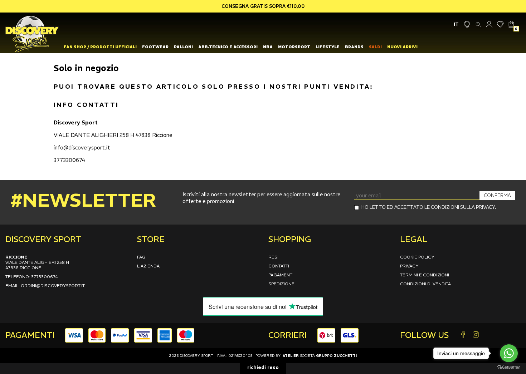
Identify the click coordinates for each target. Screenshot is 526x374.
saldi (375, 47)
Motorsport (294, 47)
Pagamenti (280, 274)
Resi (273, 257)
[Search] (478, 24)
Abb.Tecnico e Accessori (228, 47)
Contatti (278, 266)
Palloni (183, 47)
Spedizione (281, 283)
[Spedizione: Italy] (467, 24)
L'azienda (148, 266)
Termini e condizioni (424, 274)
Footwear (155, 47)
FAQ (141, 257)
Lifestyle (328, 47)
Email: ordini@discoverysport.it (45, 285)
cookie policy (417, 257)
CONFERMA (497, 195)
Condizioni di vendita (425, 283)
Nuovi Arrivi (402, 47)
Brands (354, 47)
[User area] (489, 24)
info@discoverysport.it (82, 147)
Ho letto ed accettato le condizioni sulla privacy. (428, 207)
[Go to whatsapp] (509, 353)
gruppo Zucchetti (336, 355)
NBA (268, 47)
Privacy (409, 266)
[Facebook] (463, 335)
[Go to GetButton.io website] (508, 367)
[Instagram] (475, 335)
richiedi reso (263, 367)
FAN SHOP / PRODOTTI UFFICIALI (100, 47)
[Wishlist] (500, 24)
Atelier (291, 355)
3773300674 (69, 160)
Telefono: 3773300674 (31, 276)
